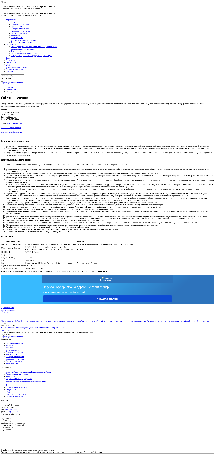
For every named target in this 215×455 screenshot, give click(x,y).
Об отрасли (11, 44)
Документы (11, 62)
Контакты (10, 71)
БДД (8, 65)
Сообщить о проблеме (107, 299)
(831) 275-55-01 (11, 409)
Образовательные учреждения (24, 53)
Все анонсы (6, 330)
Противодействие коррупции (23, 40)
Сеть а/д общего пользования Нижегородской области (34, 47)
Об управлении (17, 22)
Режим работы (17, 38)
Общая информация (14, 343)
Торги (8, 58)
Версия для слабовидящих (12, 83)
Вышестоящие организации (23, 49)
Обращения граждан (14, 69)
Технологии (16, 51)
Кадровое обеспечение (20, 31)
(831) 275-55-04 (12, 412)
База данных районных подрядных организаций (31, 56)
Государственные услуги (16, 387)
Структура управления (20, 24)
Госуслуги (10, 60)
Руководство (16, 26)
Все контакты (7, 132)
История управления (20, 29)
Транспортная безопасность (22, 42)
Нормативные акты (19, 33)
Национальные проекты (16, 67)
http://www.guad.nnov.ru (11, 128)
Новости (9, 345)
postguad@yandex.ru (15, 123)
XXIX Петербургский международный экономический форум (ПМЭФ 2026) (33, 328)
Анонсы (9, 348)
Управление (11, 20)
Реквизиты (15, 35)
